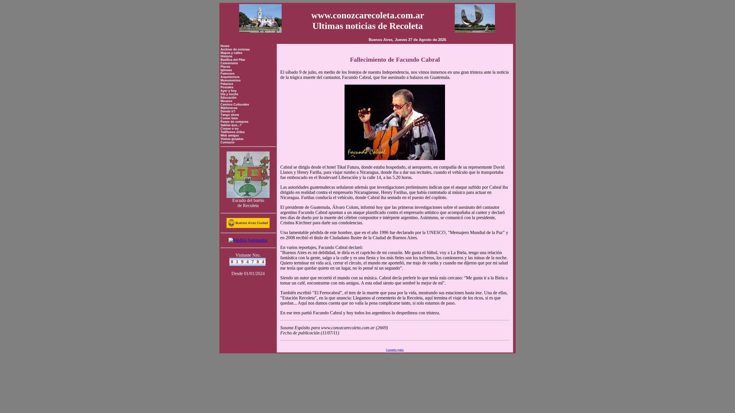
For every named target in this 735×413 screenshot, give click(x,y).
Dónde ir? (227, 111)
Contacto (227, 142)
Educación (228, 97)
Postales (226, 87)
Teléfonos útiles (232, 132)
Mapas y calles (231, 52)
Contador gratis (395, 349)
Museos (226, 101)
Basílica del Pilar (232, 59)
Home (224, 46)
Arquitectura (229, 77)
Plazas (225, 66)
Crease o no (229, 128)
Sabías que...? (231, 125)
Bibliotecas (228, 108)
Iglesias (226, 70)
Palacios (226, 83)
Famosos (227, 73)
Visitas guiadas (231, 139)
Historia (226, 56)
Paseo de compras (234, 121)
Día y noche (229, 94)
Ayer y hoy (228, 90)
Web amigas (229, 135)
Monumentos (230, 80)
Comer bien (229, 118)
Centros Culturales (234, 104)
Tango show (229, 114)
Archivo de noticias (235, 49)
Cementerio (229, 63)
